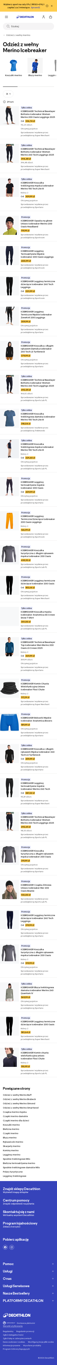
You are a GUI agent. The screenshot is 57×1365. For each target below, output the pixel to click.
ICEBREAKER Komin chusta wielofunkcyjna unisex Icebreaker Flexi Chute (35, 1055)
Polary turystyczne (13, 1171)
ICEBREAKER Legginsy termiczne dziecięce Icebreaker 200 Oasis (38, 582)
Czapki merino (10, 1133)
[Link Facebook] (5, 1247)
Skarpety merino (11, 1146)
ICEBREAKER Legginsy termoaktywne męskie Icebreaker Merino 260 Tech (35, 786)
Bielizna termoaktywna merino (19, 1163)
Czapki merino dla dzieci (16, 1120)
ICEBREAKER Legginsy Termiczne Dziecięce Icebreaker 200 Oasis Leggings (38, 519)
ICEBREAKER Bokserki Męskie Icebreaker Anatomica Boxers (36, 719)
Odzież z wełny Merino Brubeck (19, 1099)
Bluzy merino (35, 75)
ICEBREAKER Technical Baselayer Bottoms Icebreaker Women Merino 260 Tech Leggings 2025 (38, 152)
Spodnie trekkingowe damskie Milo (21, 1167)
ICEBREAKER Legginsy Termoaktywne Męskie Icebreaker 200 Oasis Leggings (37, 254)
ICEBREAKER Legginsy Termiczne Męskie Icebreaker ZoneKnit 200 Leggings (36, 314)
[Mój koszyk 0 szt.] (50, 16)
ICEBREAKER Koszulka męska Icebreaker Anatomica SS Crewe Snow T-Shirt (38, 615)
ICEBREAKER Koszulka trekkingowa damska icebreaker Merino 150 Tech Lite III (38, 416)
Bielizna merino (11, 1129)
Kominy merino (11, 1150)
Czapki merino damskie (15, 1116)
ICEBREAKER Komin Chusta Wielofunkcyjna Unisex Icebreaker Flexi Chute (35, 686)
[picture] (9, 115)
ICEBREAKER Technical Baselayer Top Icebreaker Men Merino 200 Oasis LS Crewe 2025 (38, 645)
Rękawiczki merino (13, 1142)
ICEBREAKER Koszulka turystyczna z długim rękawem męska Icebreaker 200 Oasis (37, 553)
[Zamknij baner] (51, 6)
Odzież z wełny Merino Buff (17, 1095)
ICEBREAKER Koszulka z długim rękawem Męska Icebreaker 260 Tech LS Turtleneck (38, 752)
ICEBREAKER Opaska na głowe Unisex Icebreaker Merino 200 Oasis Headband (37, 223)
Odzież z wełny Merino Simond (19, 1103)
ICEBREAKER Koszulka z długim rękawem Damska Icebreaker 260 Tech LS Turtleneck (37, 348)
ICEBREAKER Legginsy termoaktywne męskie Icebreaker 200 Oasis (33, 485)
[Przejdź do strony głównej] (25, 17)
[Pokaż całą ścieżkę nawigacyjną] (4, 35)
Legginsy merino (11, 1154)
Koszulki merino (13, 75)
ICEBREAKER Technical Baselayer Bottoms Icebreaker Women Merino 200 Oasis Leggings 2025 (38, 114)
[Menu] (6, 16)
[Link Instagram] (11, 1247)
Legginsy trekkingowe (14, 1176)
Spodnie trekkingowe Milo (16, 1159)
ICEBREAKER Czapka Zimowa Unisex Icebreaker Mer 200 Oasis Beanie (36, 888)
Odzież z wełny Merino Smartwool (21, 1107)
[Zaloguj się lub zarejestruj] (43, 16)
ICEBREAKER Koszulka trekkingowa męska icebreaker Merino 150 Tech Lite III (37, 185)
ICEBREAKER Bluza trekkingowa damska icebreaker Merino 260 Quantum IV (37, 990)
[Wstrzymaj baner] (47, 6)
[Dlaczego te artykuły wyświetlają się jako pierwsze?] (4, 101)
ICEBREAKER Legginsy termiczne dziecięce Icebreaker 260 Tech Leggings (38, 284)
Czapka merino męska (15, 1112)
